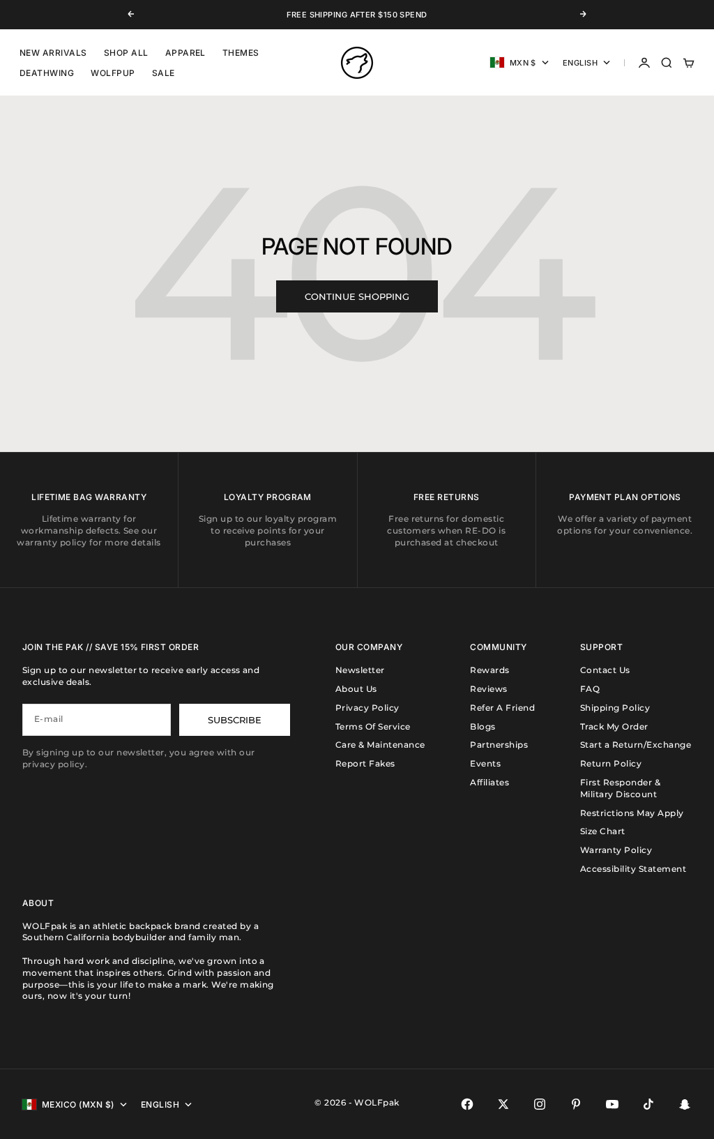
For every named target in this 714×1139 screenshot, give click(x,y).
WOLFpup (113, 73)
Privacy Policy (367, 707)
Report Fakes (365, 763)
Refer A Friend (502, 707)
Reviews (488, 689)
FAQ (590, 689)
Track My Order (614, 726)
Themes (240, 52)
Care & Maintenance (380, 744)
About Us (356, 689)
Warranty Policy (616, 850)
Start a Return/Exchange (635, 744)
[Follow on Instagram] (540, 1104)
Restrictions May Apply (632, 813)
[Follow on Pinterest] (576, 1104)
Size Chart (602, 831)
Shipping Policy (615, 707)
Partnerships (499, 744)
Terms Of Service (373, 726)
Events (485, 763)
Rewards (489, 670)
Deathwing (47, 73)
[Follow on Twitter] (503, 1104)
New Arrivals (53, 52)
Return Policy (610, 763)
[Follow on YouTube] (612, 1104)
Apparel (185, 52)
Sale (163, 73)
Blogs (482, 726)
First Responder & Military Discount (620, 788)
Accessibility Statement (633, 868)
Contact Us (605, 670)
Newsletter (360, 670)
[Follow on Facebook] (467, 1104)
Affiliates (489, 782)
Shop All (126, 52)
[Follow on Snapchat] (685, 1104)
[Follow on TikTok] (648, 1104)
